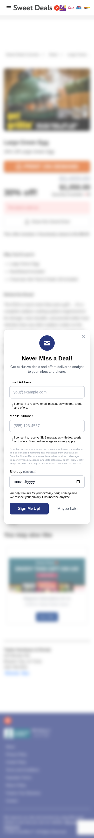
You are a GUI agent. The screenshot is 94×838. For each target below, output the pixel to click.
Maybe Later (68, 509)
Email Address (20, 382)
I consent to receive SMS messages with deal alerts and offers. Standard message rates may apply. (47, 439)
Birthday (23, 471)
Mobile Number (21, 416)
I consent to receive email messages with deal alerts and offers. (48, 405)
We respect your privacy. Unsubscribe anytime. (40, 497)
